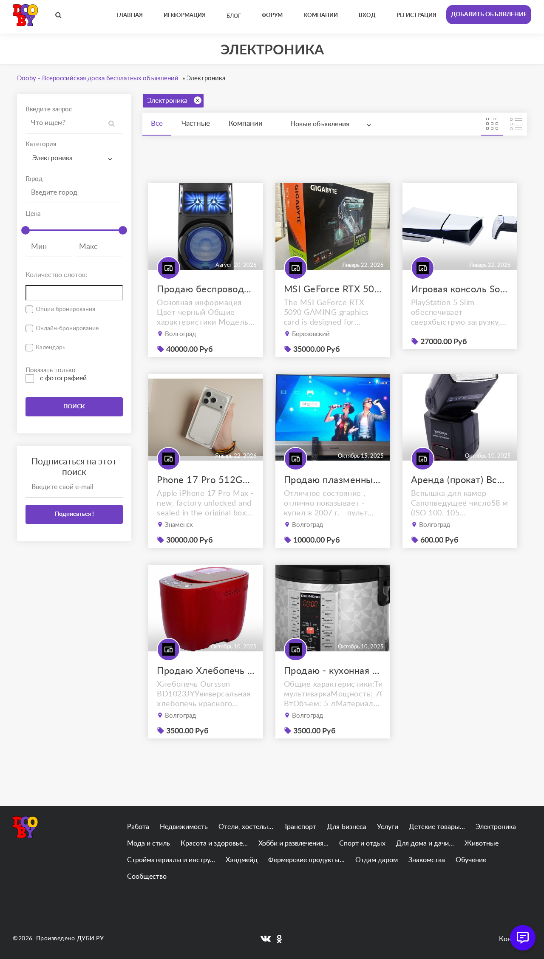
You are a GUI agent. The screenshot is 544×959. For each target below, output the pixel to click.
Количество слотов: (56, 275)
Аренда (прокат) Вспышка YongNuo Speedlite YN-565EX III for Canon (460, 480)
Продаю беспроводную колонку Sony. (206, 289)
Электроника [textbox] (52, 158)
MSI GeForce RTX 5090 (333, 289)
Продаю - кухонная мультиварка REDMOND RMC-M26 (333, 671)
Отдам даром (376, 860)
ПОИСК (74, 407)
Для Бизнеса (346, 826)
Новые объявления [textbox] (319, 124)
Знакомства (426, 860)
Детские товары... (437, 826)
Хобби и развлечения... (293, 843)
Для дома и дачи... (425, 843)
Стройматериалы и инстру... (171, 860)
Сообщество (147, 876)
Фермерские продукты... (306, 860)
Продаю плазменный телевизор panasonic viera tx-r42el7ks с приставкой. (333, 480)
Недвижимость (184, 826)
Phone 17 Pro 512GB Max (206, 480)
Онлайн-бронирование (67, 328)
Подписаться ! (74, 514)
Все (157, 123)
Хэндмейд (242, 860)
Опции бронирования (65, 309)
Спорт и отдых (362, 843)
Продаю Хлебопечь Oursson (206, 671)
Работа (138, 826)
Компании (246, 123)
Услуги (387, 826)
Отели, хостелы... (245, 826)
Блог (234, 16)
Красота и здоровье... (214, 843)
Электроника (167, 100)
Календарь (50, 348)
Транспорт (300, 826)
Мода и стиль (148, 843)
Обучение (471, 860)
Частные (195, 123)
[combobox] (74, 158)
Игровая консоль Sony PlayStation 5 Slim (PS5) (460, 289)
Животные (482, 843)
